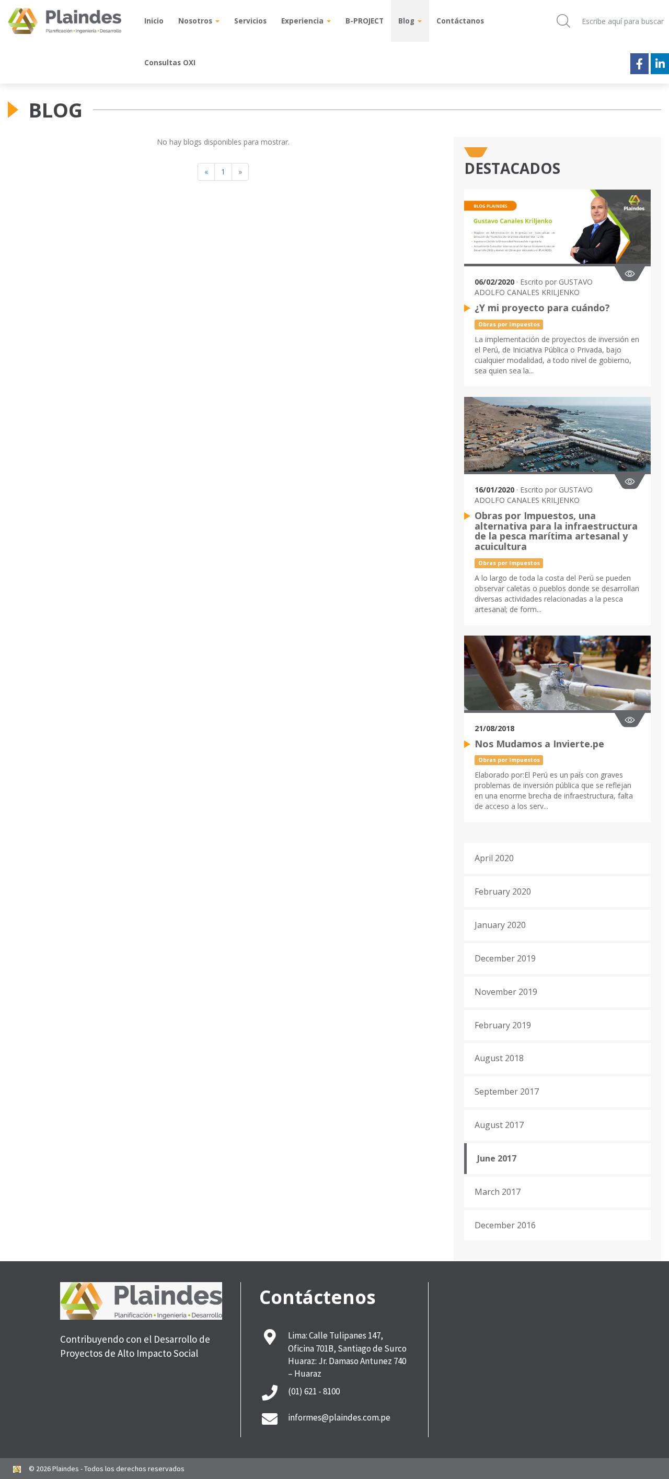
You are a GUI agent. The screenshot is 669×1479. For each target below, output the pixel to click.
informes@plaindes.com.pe (339, 1417)
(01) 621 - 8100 (314, 1391)
